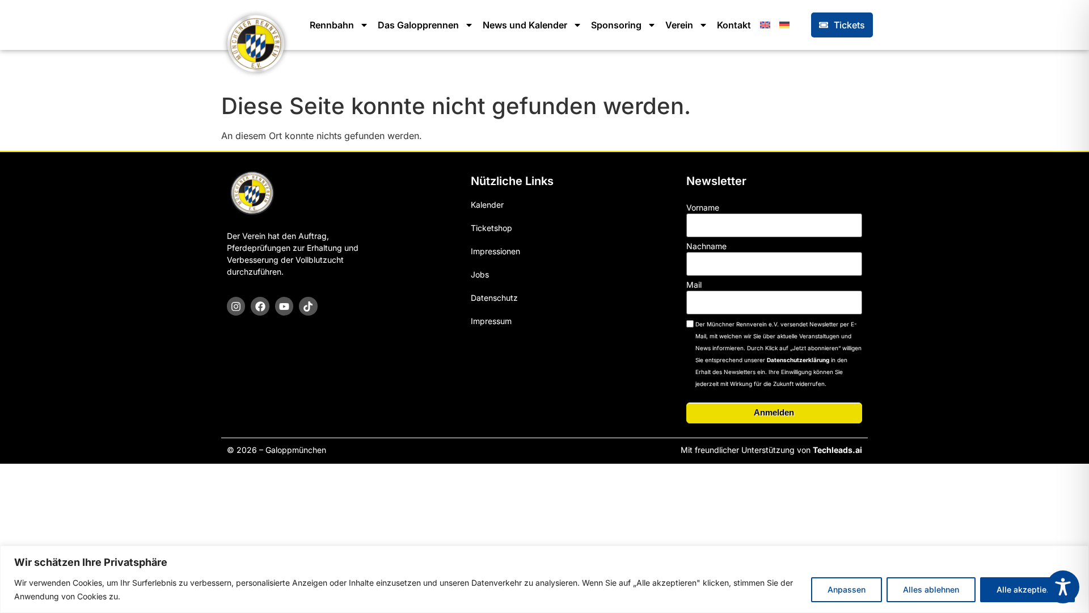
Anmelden (774, 412)
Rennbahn (332, 25)
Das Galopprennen (418, 25)
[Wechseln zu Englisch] (765, 25)
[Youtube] (284, 306)
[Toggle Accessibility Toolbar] (1062, 586)
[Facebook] (260, 306)
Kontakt (734, 25)
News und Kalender (525, 25)
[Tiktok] (308, 306)
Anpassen (847, 589)
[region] (544, 579)
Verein (679, 25)
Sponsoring (616, 25)
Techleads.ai (837, 450)
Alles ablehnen (931, 589)
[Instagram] (236, 306)
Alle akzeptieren (1027, 589)
